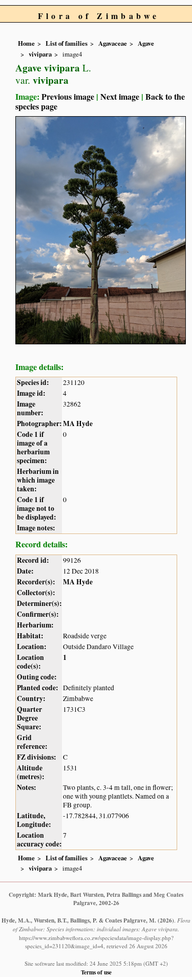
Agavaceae (112, 43)
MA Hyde (78, 423)
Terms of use (96, 972)
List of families (67, 43)
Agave (146, 43)
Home (26, 43)
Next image (119, 96)
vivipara (40, 54)
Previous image (67, 96)
